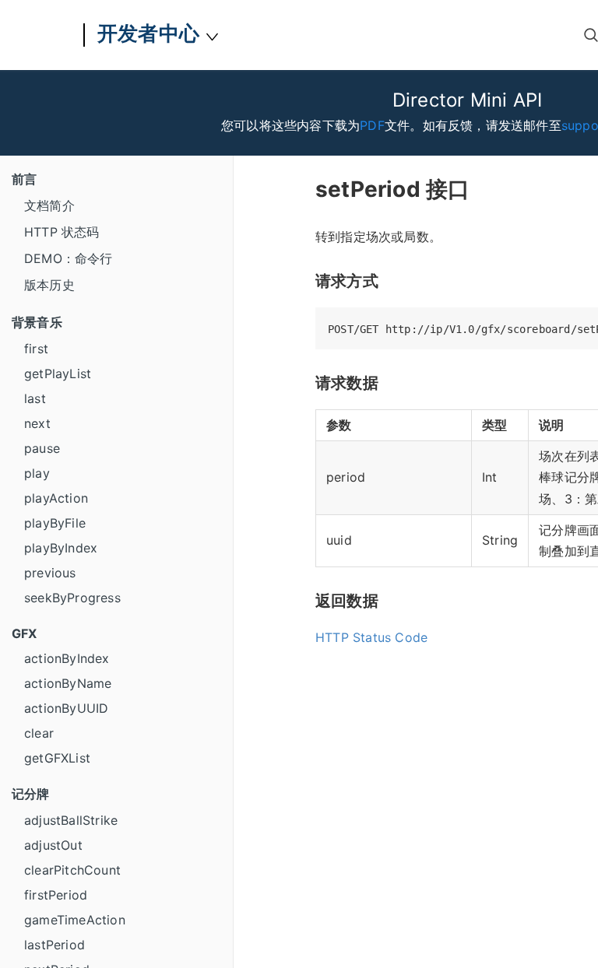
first (36, 348)
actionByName (67, 683)
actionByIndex (67, 658)
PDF (372, 125)
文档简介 (49, 205)
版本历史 (49, 285)
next (37, 423)
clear (39, 733)
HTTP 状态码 (62, 232)
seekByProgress (72, 597)
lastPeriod (54, 944)
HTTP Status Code (371, 637)
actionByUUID (66, 708)
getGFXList (57, 758)
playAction (56, 498)
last (35, 398)
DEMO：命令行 (68, 258)
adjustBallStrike (71, 820)
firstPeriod (55, 895)
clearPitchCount (72, 870)
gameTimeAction (74, 920)
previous (50, 572)
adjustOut (53, 845)
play (37, 473)
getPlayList (57, 373)
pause (42, 448)
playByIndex (60, 548)
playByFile (55, 523)
